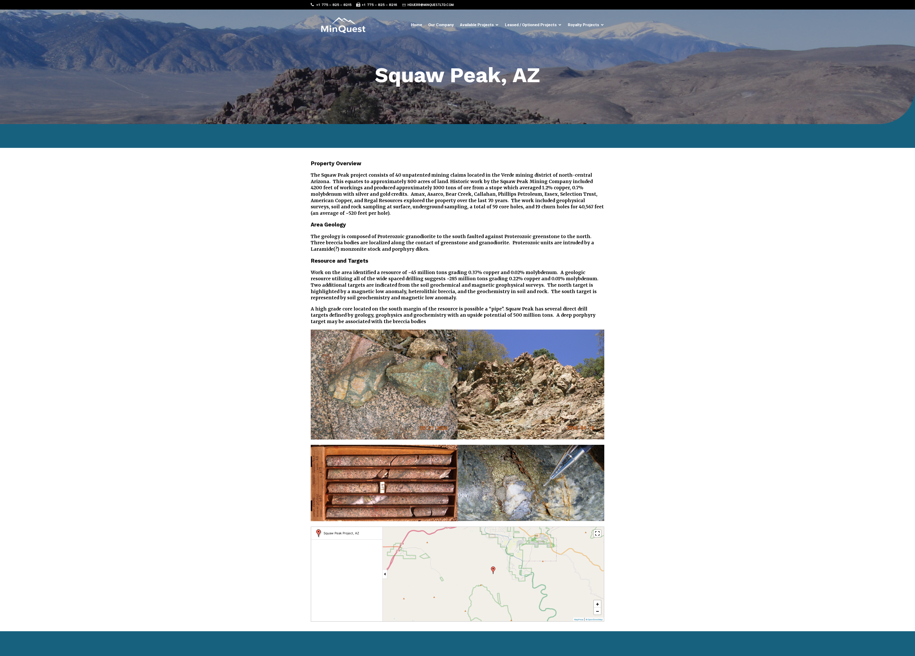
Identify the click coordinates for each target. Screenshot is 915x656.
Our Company (441, 24)
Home (416, 24)
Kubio (521, 646)
